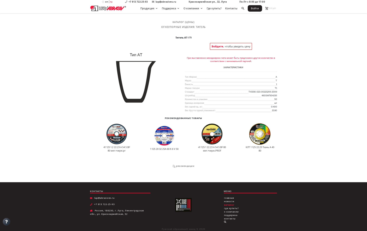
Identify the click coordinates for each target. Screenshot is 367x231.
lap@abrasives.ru (166, 1)
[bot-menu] (225, 222)
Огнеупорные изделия (177, 27)
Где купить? (214, 8)
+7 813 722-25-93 (138, 1)
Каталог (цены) (183, 22)
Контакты (231, 8)
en (107, 1)
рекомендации (185, 165)
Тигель (201, 27)
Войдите (217, 46)
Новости (229, 201)
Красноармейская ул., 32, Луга (208, 1)
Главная (229, 197)
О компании (231, 211)
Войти (255, 8)
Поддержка (231, 215)
